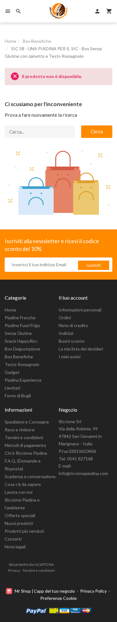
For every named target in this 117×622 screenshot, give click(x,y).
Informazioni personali (80, 309)
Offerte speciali (20, 515)
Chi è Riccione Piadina (26, 453)
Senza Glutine (18, 333)
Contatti (13, 538)
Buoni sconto (72, 341)
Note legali (15, 546)
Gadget (12, 372)
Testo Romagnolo (22, 364)
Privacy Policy (93, 591)
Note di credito (73, 325)
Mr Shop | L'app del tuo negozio (45, 591)
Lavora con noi (18, 492)
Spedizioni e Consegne (27, 421)
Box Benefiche (19, 356)
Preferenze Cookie (58, 598)
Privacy (14, 570)
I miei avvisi (69, 356)
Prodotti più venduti (24, 531)
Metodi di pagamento (25, 445)
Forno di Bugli (18, 395)
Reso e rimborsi (20, 429)
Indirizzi (66, 333)
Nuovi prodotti (19, 523)
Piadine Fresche (20, 317)
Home (10, 309)
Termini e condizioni (24, 437)
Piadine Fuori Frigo (22, 325)
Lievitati (12, 387)
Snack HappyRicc (21, 341)
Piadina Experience (23, 380)
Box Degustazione (22, 348)
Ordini (65, 317)
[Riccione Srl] (59, 11)
